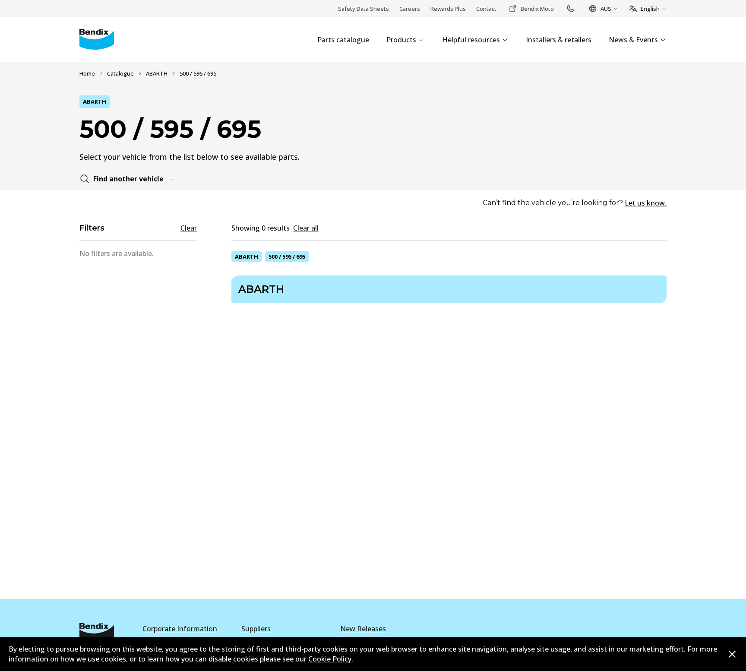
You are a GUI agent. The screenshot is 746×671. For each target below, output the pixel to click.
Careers (409, 9)
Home (87, 73)
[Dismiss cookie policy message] (732, 654)
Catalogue (120, 73)
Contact (486, 9)
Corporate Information (179, 628)
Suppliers (256, 628)
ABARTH (157, 73)
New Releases (363, 628)
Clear (188, 228)
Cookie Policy (329, 659)
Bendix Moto (537, 9)
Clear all (306, 228)
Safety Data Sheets (363, 9)
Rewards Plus (448, 9)
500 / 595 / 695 (287, 256)
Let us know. (646, 203)
